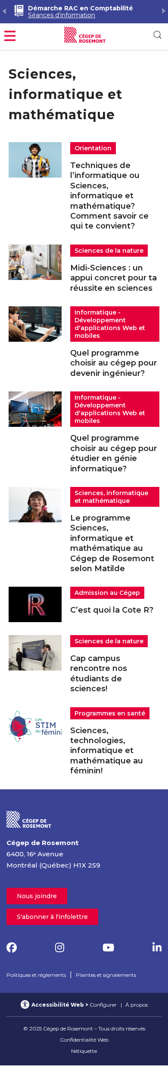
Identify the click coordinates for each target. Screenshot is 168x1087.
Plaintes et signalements (106, 975)
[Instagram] (59, 947)
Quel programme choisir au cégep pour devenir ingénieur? (113, 363)
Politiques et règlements (36, 975)
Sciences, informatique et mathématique (111, 497)
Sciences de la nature (109, 250)
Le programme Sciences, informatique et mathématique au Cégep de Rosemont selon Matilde (112, 543)
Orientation (93, 148)
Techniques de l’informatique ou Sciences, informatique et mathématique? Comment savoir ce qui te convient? (109, 196)
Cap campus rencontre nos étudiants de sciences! (98, 673)
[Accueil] (29, 819)
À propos (136, 1004)
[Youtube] (108, 947)
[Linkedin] (157, 947)
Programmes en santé (110, 713)
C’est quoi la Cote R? (111, 610)
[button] (10, 35)
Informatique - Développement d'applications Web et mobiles (110, 324)
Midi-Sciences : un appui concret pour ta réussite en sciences (113, 278)
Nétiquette (84, 1051)
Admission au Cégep (107, 593)
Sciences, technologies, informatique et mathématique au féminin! (106, 751)
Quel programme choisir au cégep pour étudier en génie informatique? (113, 453)
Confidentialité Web (84, 1039)
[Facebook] (11, 947)
